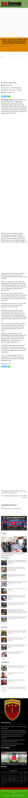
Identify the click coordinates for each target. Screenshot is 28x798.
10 (2, 777)
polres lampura (12, 89)
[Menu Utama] (26, 4)
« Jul (2, 786)
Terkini (3, 533)
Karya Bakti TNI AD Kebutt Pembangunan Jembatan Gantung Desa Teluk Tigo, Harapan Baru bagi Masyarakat (16, 568)
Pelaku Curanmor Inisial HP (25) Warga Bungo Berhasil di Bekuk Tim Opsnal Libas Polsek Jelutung (16, 646)
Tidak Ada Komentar (7, 85)
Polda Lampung (4, 89)
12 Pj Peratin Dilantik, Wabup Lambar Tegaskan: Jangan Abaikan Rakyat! (14, 727)
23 (25, 779)
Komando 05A (6, 82)
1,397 (4, 623)
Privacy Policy (14, 795)
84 (3, 658)
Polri (14, 92)
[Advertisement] (14, 23)
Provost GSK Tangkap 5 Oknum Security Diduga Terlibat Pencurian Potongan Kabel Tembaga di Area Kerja (17, 632)
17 (2, 779)
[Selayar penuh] (25, 529)
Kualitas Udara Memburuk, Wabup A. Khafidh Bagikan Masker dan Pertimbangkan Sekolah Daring (16, 597)
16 (25, 777)
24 (3, 781)
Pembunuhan (18, 87)
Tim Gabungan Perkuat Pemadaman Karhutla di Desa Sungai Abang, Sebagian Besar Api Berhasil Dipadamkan (17, 561)
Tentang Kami (6, 795)
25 (6, 781)
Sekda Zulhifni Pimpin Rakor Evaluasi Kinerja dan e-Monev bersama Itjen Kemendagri (12, 744)
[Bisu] (23, 529)
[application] (14, 523)
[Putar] (3, 529)
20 (13, 779)
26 (10, 781)
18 (6, 779)
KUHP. (8, 87)
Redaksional (22, 795)
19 (10, 779)
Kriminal (4, 92)
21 (17, 779)
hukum (4, 87)
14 (17, 777)
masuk (9, 508)
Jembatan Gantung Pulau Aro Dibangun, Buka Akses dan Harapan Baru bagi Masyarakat (13, 740)
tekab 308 (19, 89)
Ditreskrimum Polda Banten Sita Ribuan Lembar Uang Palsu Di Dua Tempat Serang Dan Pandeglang (17, 639)
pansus (12, 87)
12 (10, 777)
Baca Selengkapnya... (5, 557)
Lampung (9, 92)
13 (13, 777)
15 (21, 777)
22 (21, 779)
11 (6, 777)
